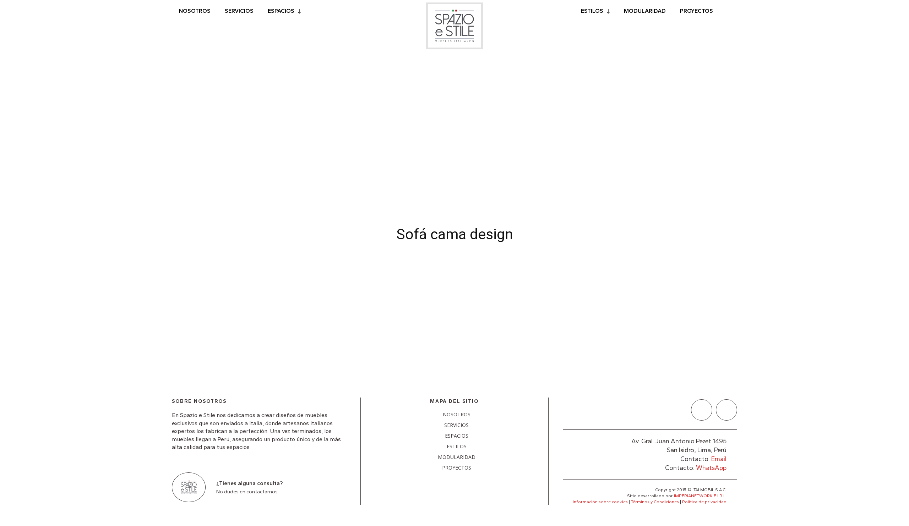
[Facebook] (701, 410)
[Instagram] (726, 410)
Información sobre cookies (600, 501)
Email (718, 459)
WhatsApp (711, 468)
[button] (728, 11)
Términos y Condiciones (655, 501)
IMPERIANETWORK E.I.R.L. (700, 495)
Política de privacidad (704, 501)
